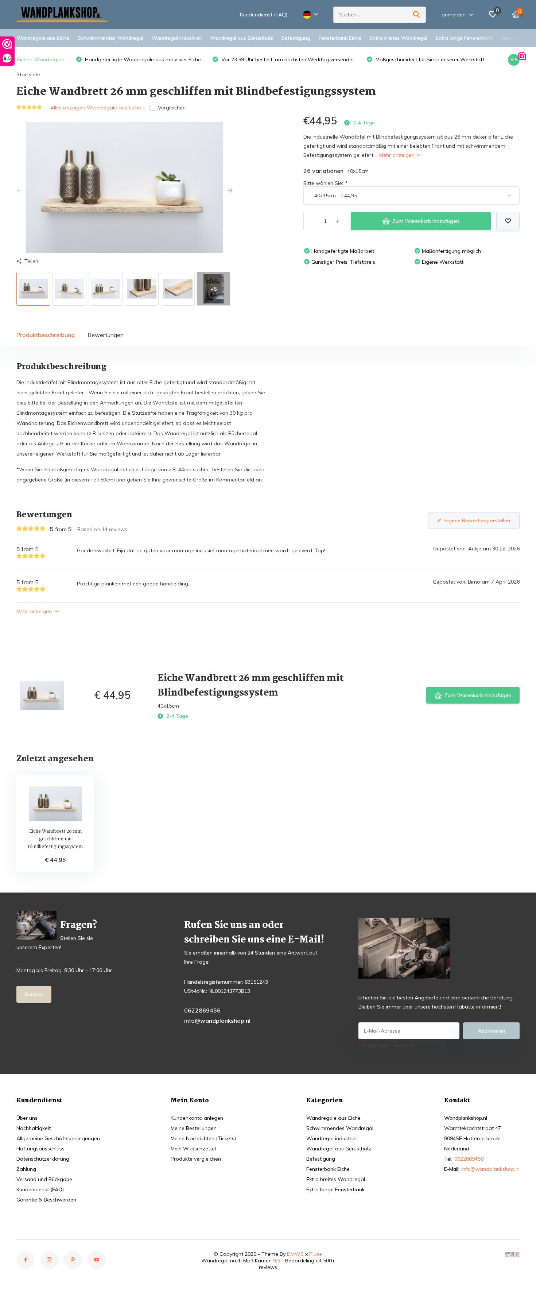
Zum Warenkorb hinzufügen (425, 221)
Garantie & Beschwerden (46, 1199)
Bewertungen (106, 334)
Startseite (28, 74)
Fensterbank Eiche (340, 38)
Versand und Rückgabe (44, 1179)
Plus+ (315, 1254)
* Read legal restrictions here (389, 1045)
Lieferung (512, 38)
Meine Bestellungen (194, 1128)
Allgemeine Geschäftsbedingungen (58, 1138)
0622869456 (202, 1010)
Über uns (27, 1118)
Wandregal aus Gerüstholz (241, 38)
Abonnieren (491, 1030)
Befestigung (295, 38)
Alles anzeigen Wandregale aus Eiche (95, 107)
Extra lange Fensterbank (464, 38)
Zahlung (26, 1169)
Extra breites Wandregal (398, 38)
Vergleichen (172, 107)
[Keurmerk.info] (512, 1254)
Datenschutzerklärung (42, 1159)
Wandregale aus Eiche (42, 38)
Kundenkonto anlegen (197, 1118)
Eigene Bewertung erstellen (477, 520)
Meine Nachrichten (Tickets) (203, 1138)
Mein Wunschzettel (193, 1148)
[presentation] (19, 190)
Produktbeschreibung (45, 334)
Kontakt (34, 994)
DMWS (295, 1254)
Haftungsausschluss (40, 1148)
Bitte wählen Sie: (325, 183)
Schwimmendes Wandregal (110, 38)
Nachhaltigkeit (33, 1128)
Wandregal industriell (177, 38)
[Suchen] (417, 15)
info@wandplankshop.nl (217, 1020)
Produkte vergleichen (196, 1159)
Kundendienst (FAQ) (263, 14)
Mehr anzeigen (397, 155)
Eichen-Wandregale (41, 59)
